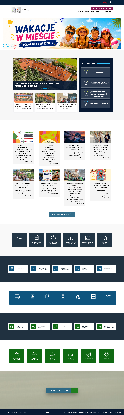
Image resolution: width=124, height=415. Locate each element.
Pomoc (111, 412)
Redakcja (104, 412)
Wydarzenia (96, 12)
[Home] (21, 10)
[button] (110, 2)
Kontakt (107, 12)
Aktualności (83, 12)
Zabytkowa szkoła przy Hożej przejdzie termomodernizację (36, 84)
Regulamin (96, 412)
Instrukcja (117, 412)
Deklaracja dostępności (71, 412)
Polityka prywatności (85, 412)
